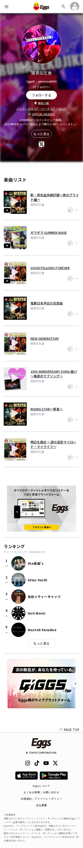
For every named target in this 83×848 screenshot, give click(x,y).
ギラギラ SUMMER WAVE (48, 232)
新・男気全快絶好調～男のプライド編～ (54, 197)
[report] (31, 66)
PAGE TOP (71, 729)
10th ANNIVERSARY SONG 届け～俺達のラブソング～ (53, 373)
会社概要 (41, 805)
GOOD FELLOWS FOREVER (50, 268)
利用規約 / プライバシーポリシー (41, 798)
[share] (24, 66)
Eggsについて (41, 786)
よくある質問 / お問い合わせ (42, 792)
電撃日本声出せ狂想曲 (46, 303)
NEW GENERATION (44, 338)
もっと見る (41, 133)
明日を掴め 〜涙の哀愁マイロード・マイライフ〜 (53, 444)
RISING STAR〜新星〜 (46, 409)
